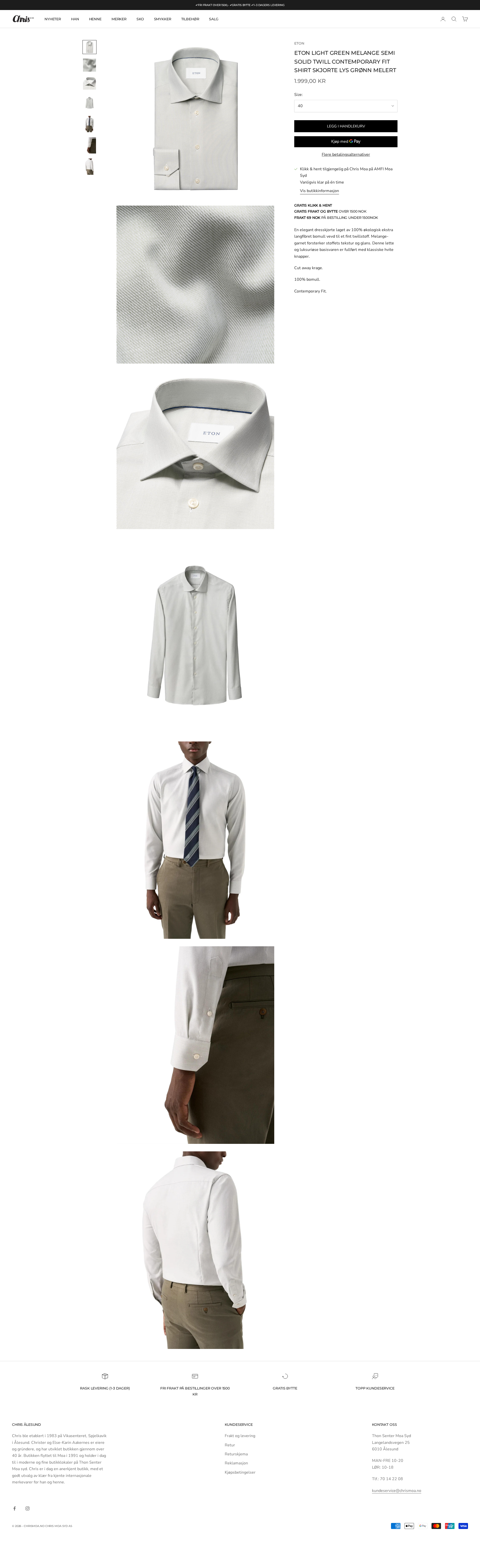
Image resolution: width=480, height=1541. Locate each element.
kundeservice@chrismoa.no (396, 1490)
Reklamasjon (236, 1463)
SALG (213, 19)
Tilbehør (190, 19)
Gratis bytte (285, 1388)
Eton (299, 43)
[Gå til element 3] (89, 83)
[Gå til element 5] (89, 124)
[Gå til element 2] (89, 65)
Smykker (162, 19)
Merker (119, 19)
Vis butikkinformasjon (319, 191)
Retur (230, 1445)
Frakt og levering (240, 1436)
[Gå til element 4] (89, 102)
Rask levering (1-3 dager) (105, 1388)
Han (75, 19)
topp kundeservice (375, 1388)
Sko (140, 19)
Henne (95, 19)
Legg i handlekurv (346, 125)
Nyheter (52, 19)
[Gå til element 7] (89, 166)
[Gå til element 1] (89, 47)
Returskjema (236, 1454)
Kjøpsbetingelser (240, 1472)
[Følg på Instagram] (27, 1508)
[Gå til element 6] (89, 145)
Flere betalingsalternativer (346, 154)
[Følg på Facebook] (14, 1508)
